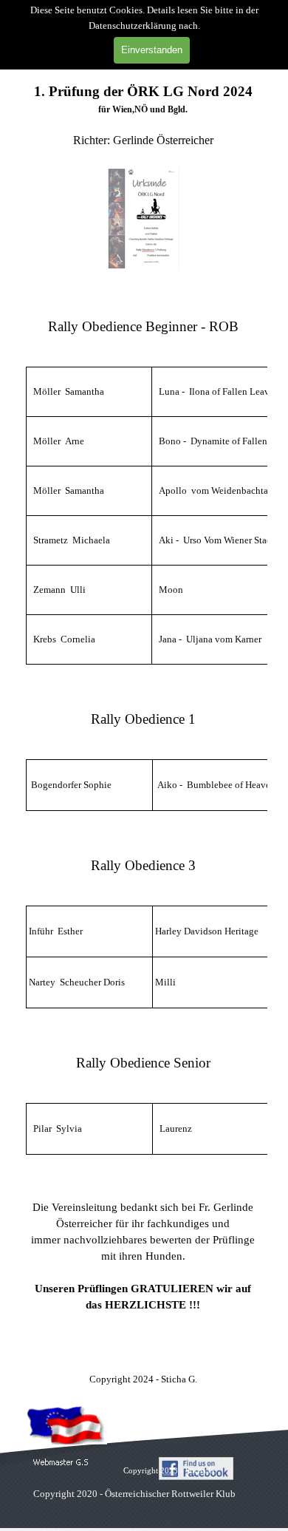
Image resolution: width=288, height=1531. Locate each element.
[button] (61, 1462)
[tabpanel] (143, 176)
